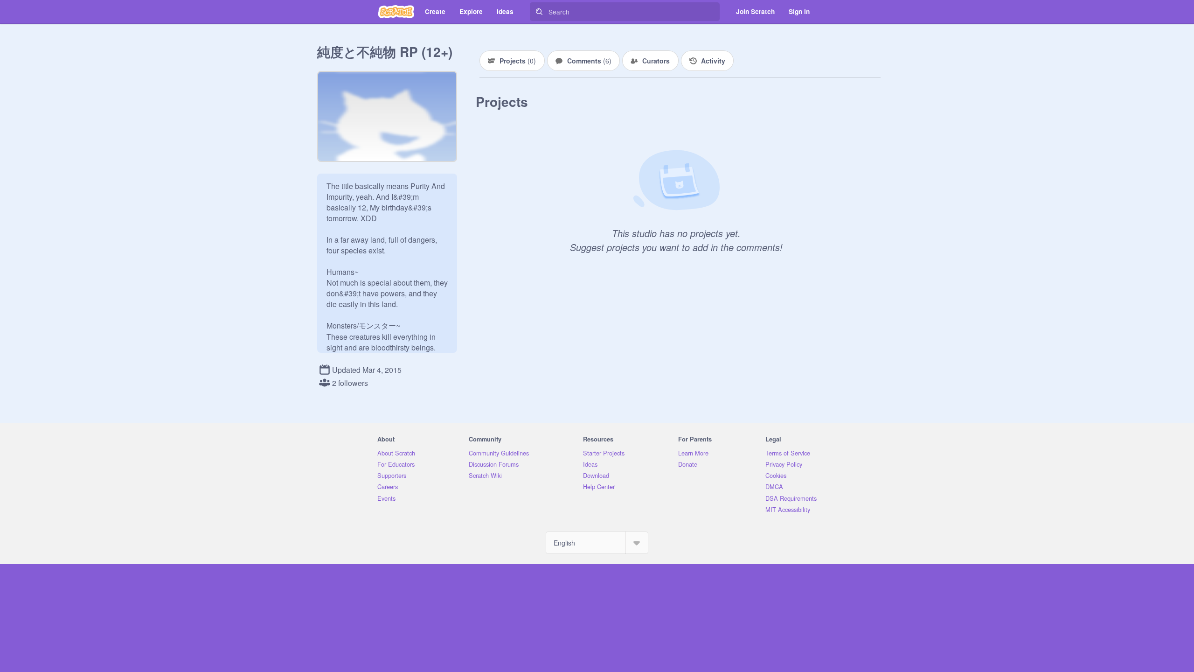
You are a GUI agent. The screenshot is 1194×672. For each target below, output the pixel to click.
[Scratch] (396, 11)
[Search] (539, 11)
